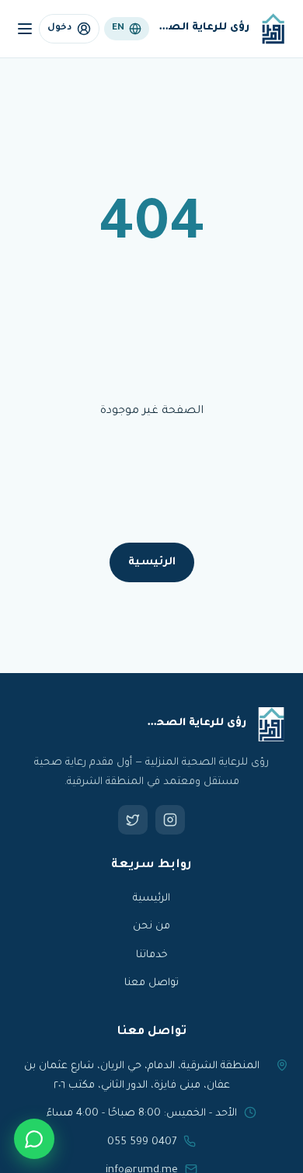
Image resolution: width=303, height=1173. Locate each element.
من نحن (151, 926)
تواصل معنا (151, 983)
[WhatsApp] (34, 1139)
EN (118, 28)
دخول (59, 28)
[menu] (25, 28)
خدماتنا (152, 955)
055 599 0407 (141, 1142)
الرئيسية (152, 562)
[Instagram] (170, 820)
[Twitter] (133, 820)
